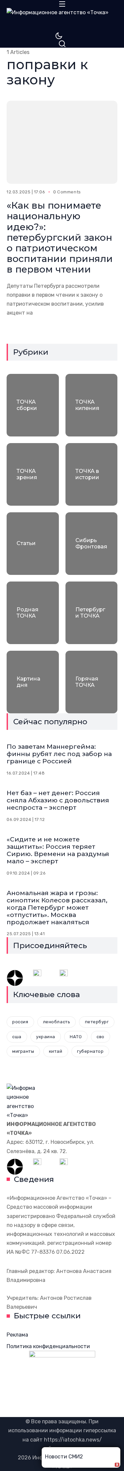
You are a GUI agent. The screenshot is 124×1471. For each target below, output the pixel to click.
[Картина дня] (33, 682)
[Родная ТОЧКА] (33, 613)
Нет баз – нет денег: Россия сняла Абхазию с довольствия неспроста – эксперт (58, 800)
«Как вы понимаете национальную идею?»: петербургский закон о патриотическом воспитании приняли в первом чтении (60, 237)
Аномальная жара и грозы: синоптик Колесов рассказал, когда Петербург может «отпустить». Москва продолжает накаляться (57, 907)
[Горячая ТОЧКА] (91, 682)
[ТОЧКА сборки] (33, 405)
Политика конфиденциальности (48, 1346)
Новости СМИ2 (64, 1456)
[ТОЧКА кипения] (91, 405)
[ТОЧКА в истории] (91, 474)
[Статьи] (33, 543)
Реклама (17, 1335)
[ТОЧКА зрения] (33, 474)
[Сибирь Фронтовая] (91, 543)
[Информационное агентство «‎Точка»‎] (62, 20)
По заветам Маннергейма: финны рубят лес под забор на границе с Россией (59, 754)
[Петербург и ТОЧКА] (91, 613)
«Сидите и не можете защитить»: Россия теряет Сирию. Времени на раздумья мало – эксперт (58, 850)
